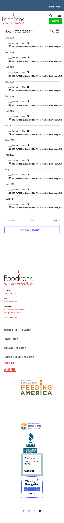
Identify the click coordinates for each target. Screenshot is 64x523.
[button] (50, 15)
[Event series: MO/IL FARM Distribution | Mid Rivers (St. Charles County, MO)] (28, 43)
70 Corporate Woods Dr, (14, 309)
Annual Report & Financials (17, 330)
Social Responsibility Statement (19, 357)
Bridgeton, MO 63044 (13, 312)
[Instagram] (29, 511)
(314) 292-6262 (10, 293)
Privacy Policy (11, 339)
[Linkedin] (40, 511)
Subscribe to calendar (30, 230)
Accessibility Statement (15, 348)
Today (32, 220)
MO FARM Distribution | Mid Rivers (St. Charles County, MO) (37, 46)
